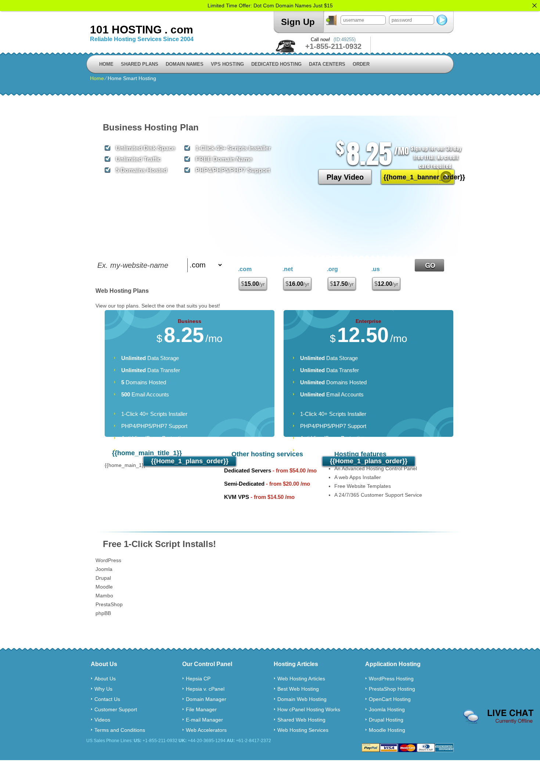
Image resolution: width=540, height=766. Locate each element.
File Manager (201, 709)
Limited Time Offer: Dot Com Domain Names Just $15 (270, 5)
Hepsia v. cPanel (205, 689)
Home (106, 64)
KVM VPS (236, 497)
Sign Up (298, 22)
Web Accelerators (206, 730)
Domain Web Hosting (302, 699)
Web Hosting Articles (301, 679)
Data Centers (327, 64)
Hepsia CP (198, 679)
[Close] (534, 5)
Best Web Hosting (298, 689)
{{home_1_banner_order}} (419, 177)
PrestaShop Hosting (392, 689)
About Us (105, 679)
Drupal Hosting (386, 720)
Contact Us (107, 699)
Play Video (345, 177)
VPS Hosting (227, 64)
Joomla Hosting (387, 709)
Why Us (103, 689)
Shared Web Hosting (301, 720)
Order (361, 64)
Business (189, 321)
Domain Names (185, 64)
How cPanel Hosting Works (308, 709)
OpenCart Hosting (390, 699)
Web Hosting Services (302, 730)
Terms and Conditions (119, 730)
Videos (102, 720)
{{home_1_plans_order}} (189, 461)
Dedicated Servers (247, 470)
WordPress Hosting (391, 679)
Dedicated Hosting (276, 64)
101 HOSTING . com (141, 30)
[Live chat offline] (498, 717)
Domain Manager (206, 699)
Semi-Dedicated (244, 484)
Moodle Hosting (387, 730)
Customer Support (115, 709)
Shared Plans (139, 64)
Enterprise (368, 321)
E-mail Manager (204, 720)
